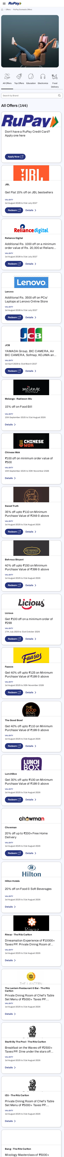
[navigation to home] (2, 9)
